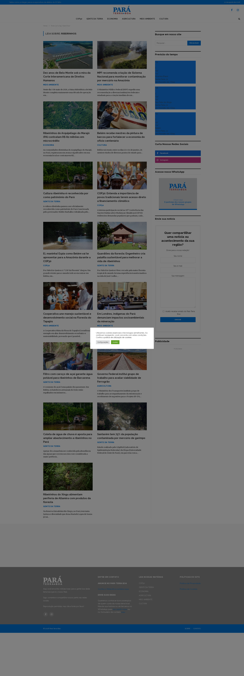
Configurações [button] (102, 342)
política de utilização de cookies (117, 337)
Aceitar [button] (115, 342)
